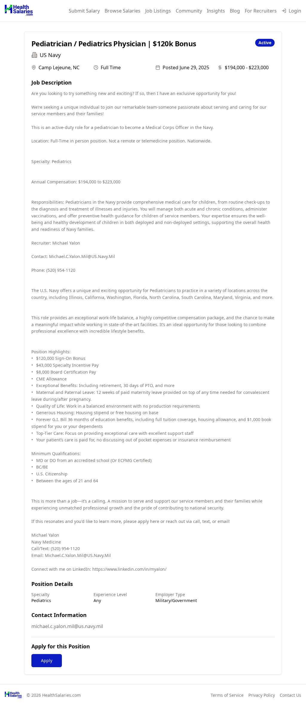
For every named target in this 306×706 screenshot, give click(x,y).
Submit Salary (84, 10)
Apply (46, 660)
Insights (216, 10)
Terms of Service (227, 695)
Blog (235, 10)
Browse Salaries (122, 10)
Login (295, 10)
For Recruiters (261, 10)
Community (189, 10)
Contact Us (290, 695)
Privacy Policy (261, 695)
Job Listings (158, 10)
